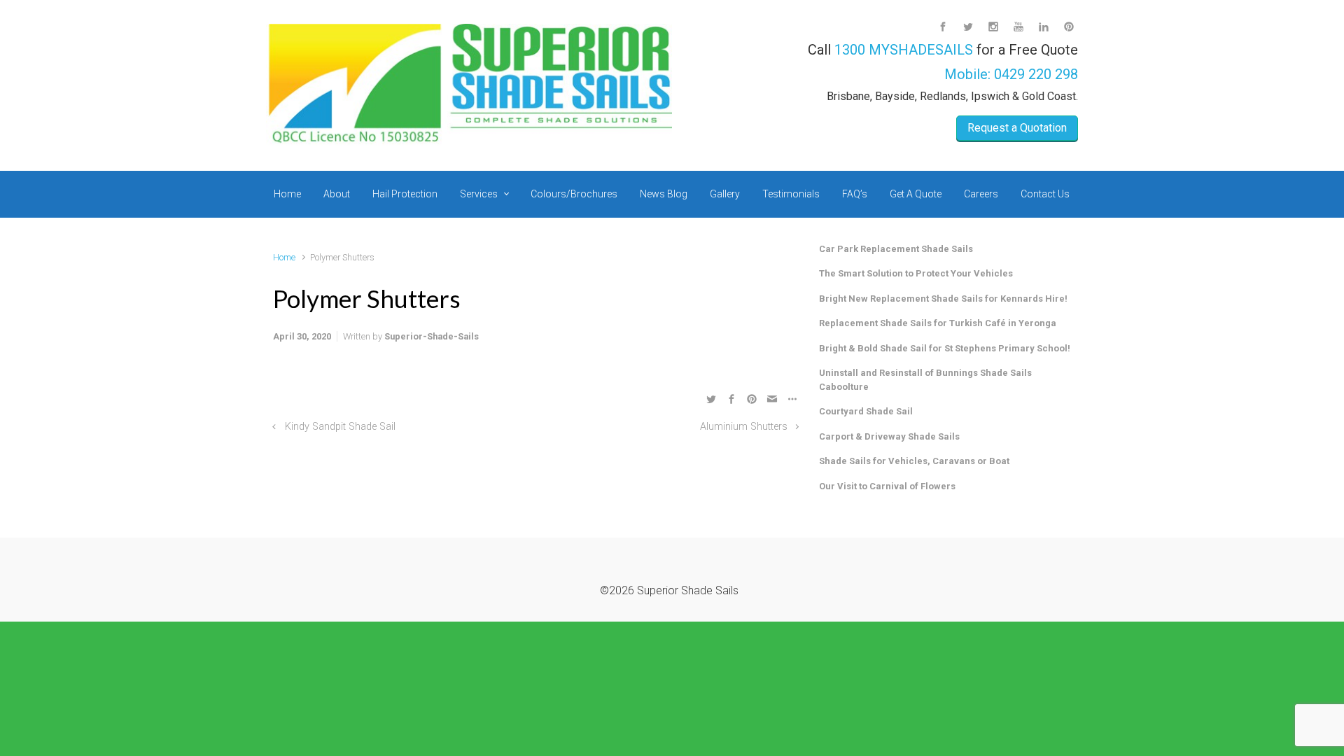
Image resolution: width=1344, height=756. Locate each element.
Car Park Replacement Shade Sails (896, 249)
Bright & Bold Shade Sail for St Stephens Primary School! (944, 348)
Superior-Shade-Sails (431, 336)
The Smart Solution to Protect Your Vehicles (916, 273)
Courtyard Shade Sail (866, 411)
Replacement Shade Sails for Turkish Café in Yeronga (937, 323)
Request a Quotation (1017, 127)
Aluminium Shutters (744, 427)
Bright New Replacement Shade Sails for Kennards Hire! (943, 298)
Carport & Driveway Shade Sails (889, 436)
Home (284, 257)
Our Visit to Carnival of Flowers (887, 486)
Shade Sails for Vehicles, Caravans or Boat (914, 461)
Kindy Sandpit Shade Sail (340, 427)
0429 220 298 (1036, 74)
